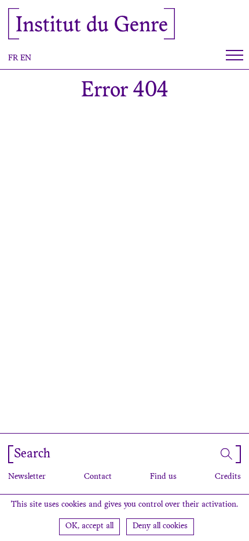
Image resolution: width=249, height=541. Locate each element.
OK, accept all (89, 526)
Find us (163, 477)
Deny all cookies (160, 526)
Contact (98, 477)
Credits (228, 477)
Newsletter (27, 477)
